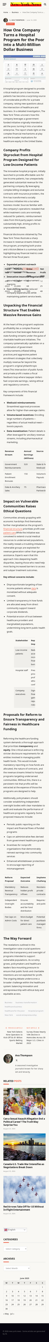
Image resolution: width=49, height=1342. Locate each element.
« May (6, 1313)
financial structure (12, 528)
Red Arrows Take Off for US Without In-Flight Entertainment (23, 1208)
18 (18, 1300)
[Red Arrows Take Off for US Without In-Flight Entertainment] (24, 1189)
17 (12, 1300)
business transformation (26, 1002)
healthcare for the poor (15, 1011)
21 (36, 1300)
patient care (9, 532)
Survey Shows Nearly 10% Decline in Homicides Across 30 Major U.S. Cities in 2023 (36, 1037)
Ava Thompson (18, 20)
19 (24, 1300)
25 (18, 1304)
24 (12, 1304)
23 (6, 1304)
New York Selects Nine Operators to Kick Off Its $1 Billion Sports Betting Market (13, 1037)
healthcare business (13, 1006)
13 (30, 1296)
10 (12, 1296)
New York (9, 1015)
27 (30, 1304)
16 (6, 1300)
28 (36, 1304)
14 (36, 1296)
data (33, 588)
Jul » (12, 1313)
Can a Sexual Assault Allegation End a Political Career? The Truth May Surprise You (24, 1121)
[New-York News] (25, 4)
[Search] (44, 4)
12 (24, 1296)
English (11, 1230)
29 (42, 1304)
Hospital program (35, 1011)
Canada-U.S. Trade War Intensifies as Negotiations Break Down (23, 1166)
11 (18, 1296)
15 (42, 1296)
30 (6, 1308)
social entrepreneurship (26, 1015)
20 (30, 1300)
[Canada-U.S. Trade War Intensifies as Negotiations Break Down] (24, 1146)
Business (10, 24)
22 (42, 1300)
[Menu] (4, 4)
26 (24, 1304)
